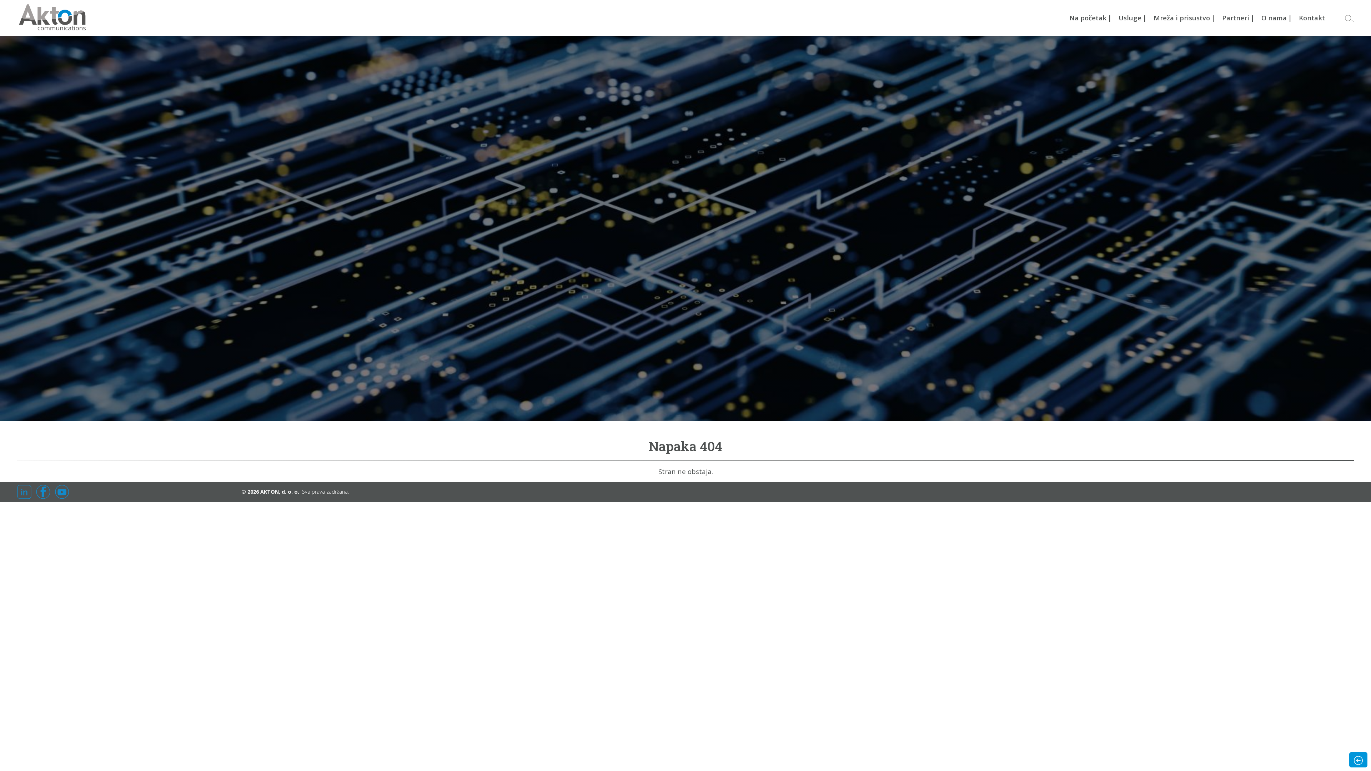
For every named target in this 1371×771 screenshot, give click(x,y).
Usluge (1132, 17)
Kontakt (1312, 17)
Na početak (1090, 17)
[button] (1349, 18)
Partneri (1238, 17)
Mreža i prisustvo (1184, 17)
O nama (1276, 17)
